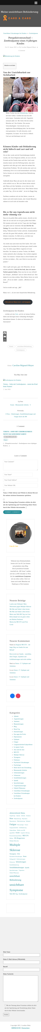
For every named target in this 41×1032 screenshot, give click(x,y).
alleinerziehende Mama (17, 813)
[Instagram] (18, 696)
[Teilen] (20, 340)
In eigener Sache (19, 747)
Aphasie (16, 716)
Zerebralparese (33, 33)
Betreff (5, 966)
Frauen (26, 824)
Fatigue (16, 742)
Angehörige (12, 815)
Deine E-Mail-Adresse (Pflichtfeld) (14, 959)
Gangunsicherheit (14, 827)
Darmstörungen (18, 731)
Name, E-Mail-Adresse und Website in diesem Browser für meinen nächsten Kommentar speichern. (20, 494)
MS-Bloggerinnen (19, 838)
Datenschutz (26, 1028)
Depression (24, 818)
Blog (15, 726)
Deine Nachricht (8, 974)
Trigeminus (21, 870)
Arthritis (23, 815)
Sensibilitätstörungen (20, 778)
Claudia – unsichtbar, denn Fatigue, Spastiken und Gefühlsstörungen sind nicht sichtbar (20, 656)
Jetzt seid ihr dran (19, 749)
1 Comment (21, 50)
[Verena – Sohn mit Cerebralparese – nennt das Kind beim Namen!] (12, 380)
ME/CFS (16, 752)
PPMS (18, 854)
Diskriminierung (21, 821)
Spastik (16, 780)
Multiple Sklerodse (14, 840)
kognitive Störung (25, 832)
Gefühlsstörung (22, 827)
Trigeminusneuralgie (20, 785)
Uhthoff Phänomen (14, 872)
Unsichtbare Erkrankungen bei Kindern (15, 33)
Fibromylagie (20, 824)
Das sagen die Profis (20, 734)
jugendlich (12, 832)
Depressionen (18, 737)
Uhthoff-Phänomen (19, 788)
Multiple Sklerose (19, 755)
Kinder (11, 346)
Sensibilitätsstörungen (17, 867)
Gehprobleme (13, 830)
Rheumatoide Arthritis (20, 770)
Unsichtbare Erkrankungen (22, 791)
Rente (24, 856)
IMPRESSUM (15, 1028)
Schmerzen (17, 775)
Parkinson (17, 760)
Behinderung (24, 113)
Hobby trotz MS (21, 830)
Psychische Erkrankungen (21, 762)
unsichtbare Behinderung (24, 346)
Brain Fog (17, 729)
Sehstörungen (21, 862)
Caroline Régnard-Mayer (28, 47)
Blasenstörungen (18, 724)
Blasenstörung (17, 818)
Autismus (16, 721)
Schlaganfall (13, 859)
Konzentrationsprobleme (16, 835)
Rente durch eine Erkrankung (22, 767)
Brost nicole (13, 654)
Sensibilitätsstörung (14, 864)
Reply (5, 439)
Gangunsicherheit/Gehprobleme (23, 744)
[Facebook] (20, 333)
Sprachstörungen (19, 783)
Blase (11, 818)
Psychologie (17, 765)
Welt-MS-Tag (14, 894)
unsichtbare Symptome (17, 887)
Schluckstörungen (19, 773)
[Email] (20, 336)
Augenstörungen (18, 719)
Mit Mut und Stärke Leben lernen (20, 609)
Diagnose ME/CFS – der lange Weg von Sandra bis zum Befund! (20, 647)
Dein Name (6, 952)
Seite (16, 314)
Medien (11, 838)
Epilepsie (16, 739)
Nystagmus (17, 757)
